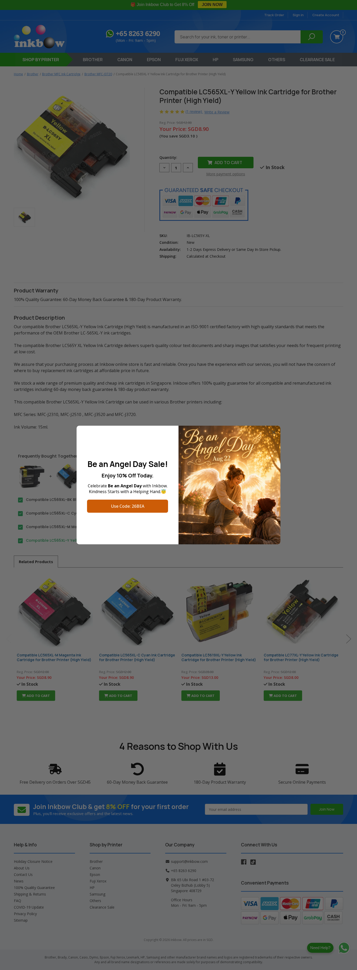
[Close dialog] (273, 432)
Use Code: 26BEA (127, 506)
